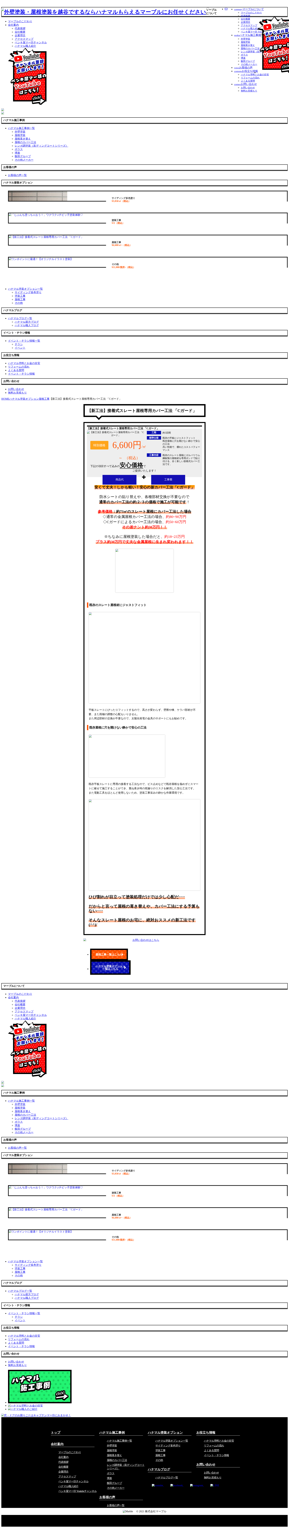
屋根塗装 (245, 42)
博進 (243, 58)
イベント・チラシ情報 (216, 1455)
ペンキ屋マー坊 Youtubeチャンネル (77, 1491)
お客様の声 (107, 1497)
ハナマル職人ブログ (27, 325)
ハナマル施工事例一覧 (119, 1440)
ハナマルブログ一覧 (166, 1477)
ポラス (244, 55)
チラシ (19, 344)
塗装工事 (20, 295)
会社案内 (13, 24)
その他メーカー (249, 64)
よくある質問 (248, 81)
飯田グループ (248, 61)
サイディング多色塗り (28, 292)
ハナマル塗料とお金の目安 (255, 74)
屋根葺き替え (248, 45)
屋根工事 (20, 299)
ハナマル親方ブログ (27, 321)
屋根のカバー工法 (250, 48)
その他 (19, 302)
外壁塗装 (245, 39)
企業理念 (245, 22)
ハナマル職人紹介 (250, 28)
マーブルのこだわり (251, 12)
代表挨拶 (245, 16)
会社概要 (245, 19)
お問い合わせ (248, 87)
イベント (20, 347)
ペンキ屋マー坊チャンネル (31, 42)
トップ (55, 1432)
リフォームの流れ (250, 78)
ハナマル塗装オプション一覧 (171, 1440)
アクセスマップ (249, 25)
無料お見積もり (249, 91)
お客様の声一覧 (115, 1505)
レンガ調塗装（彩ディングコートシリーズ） (41, 145)
